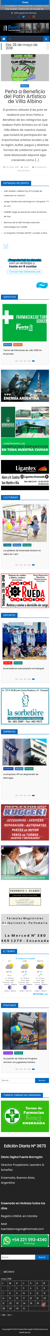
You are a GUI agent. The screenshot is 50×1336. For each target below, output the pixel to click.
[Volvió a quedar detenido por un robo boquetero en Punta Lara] (25, 1031)
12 (37, 1293)
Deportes (9, 663)
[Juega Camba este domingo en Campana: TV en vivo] (25, 641)
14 (3, 1298)
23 (17, 1303)
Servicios (19, 344)
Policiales (9, 1053)
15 (10, 1298)
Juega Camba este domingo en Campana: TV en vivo (26, 203)
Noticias (24, 86)
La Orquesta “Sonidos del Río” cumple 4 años (25, 233)
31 (24, 1308)
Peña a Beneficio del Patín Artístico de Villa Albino (25, 97)
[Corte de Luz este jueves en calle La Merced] (25, 322)
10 (24, 1293)
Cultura (8, 545)
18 (31, 1298)
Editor (26, 167)
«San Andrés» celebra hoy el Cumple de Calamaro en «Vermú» (23, 193)
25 (31, 1303)
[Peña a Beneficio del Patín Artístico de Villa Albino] (25, 67)
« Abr (3, 1314)
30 (17, 1308)
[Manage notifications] (43, 1304)
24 (24, 1303)
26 (38, 1303)
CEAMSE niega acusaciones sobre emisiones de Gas (25, 214)
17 (24, 1298)
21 (3, 1303)
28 (3, 1308)
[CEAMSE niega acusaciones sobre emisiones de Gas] (25, 757)
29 (10, 1308)
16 (17, 1298)
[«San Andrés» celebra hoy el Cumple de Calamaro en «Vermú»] (25, 523)
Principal (28, 545)
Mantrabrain (24, 1332)
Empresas (9, 779)
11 (30, 1293)
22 (10, 1303)
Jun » (9, 1314)
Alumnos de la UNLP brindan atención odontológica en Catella (22, 224)
